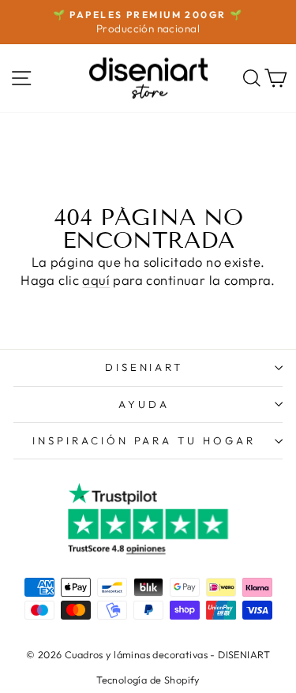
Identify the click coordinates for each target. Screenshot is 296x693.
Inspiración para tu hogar (144, 440)
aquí (96, 280)
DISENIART (144, 367)
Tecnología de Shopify (148, 679)
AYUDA (144, 404)
